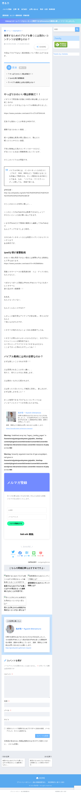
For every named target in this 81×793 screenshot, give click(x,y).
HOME (41, 778)
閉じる (22, 67)
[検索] (77, 29)
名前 (7, 701)
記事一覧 (16, 9)
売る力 (5, 3)
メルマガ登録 (7, 9)
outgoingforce (44, 562)
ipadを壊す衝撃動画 (16, 78)
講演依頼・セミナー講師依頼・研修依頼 (16, 15)
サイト (6, 720)
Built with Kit (26, 534)
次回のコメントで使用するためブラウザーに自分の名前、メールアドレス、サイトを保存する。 (28, 730)
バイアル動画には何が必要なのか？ (21, 82)
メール (7, 710)
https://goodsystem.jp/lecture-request (19, 428)
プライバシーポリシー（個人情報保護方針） (31, 782)
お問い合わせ (33, 9)
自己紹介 (24, 9)
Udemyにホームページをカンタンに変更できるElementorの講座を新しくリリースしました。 (40, 21)
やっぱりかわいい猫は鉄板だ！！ (20, 74)
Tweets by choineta (60, 54)
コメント (8, 674)
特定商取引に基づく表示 (56, 782)
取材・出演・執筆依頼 (47, 9)
